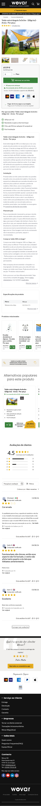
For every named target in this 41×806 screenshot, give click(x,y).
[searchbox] (11, 484)
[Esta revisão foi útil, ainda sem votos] (32, 536)
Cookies (14, 794)
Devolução (6, 706)
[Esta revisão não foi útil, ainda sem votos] (36, 536)
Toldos (5, 17)
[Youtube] (8, 775)
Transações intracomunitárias (13, 726)
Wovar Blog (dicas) (9, 730)
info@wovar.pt (10, 765)
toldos (22, 277)
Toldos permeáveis (17, 17)
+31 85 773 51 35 (10, 767)
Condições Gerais (33, 794)
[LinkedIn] (12, 775)
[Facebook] (4, 775)
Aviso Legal (22, 794)
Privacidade (6, 794)
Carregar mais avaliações (20, 627)
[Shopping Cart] (38, 4)
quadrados (25, 280)
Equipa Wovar (7, 747)
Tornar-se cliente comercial (12, 723)
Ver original (6, 528)
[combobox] (28, 489)
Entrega (5, 702)
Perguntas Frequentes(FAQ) (12, 743)
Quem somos (7, 740)
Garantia (5, 712)
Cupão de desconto (20, 799)
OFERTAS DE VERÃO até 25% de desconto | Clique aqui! (21, 14)
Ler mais (35, 523)
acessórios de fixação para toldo (16, 206)
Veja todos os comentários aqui (19, 666)
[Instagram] (17, 775)
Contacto (5, 709)
